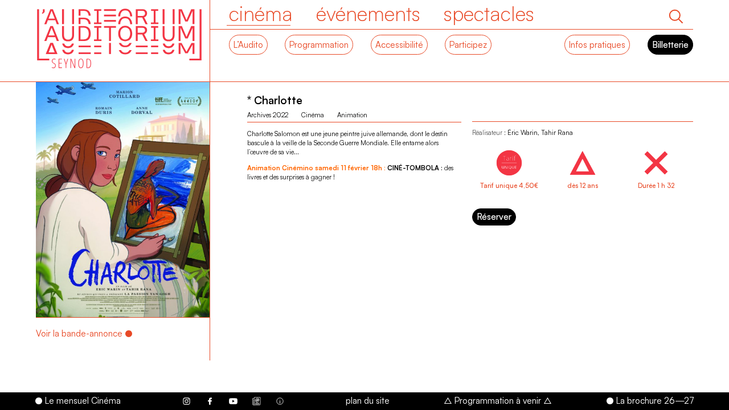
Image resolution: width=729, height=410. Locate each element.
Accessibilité (399, 44)
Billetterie (670, 44)
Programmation (319, 44)
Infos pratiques (597, 44)
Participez (468, 44)
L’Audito (248, 44)
